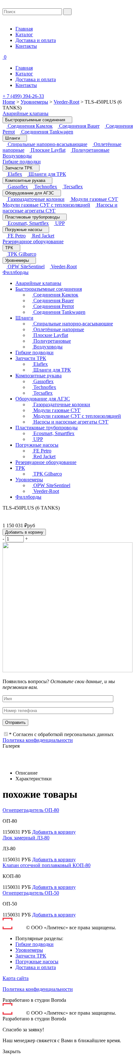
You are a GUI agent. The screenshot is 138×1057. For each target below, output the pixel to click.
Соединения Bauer (78, 126)
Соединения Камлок (29, 126)
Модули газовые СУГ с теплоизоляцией (46, 205)
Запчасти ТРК (19, 168)
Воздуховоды (47, 346)
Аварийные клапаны (25, 113)
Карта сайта (16, 978)
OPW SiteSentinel (25, 266)
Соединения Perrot (53, 306)
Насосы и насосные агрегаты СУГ (70, 422)
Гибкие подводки (22, 161)
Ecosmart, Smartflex (27, 223)
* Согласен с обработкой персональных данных (61, 734)
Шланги (13, 138)
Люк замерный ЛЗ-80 (26, 837)
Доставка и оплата (35, 40)
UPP (59, 223)
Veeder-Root (66, 102)
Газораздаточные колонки (35, 199)
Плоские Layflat (47, 150)
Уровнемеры (34, 102)
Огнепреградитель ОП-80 (31, 810)
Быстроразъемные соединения (35, 119)
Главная (24, 28)
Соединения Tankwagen (46, 131)
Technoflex (45, 186)
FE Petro (16, 235)
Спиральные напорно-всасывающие (46, 144)
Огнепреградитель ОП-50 (31, 893)
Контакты (26, 46)
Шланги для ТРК (46, 174)
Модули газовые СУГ (94, 199)
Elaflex (14, 174)
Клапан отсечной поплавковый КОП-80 (47, 865)
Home (9, 102)
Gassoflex (17, 186)
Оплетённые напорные (58, 329)
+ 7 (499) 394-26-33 (23, 96)
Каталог (24, 34)
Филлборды (16, 272)
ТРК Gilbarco (21, 254)
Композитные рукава (26, 180)
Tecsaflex (72, 186)
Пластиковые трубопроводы (33, 217)
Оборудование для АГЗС (30, 193)
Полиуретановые (90, 150)
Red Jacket (42, 235)
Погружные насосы (24, 229)
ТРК (9, 247)
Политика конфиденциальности (38, 740)
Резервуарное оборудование (33, 241)
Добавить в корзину (24, 532)
